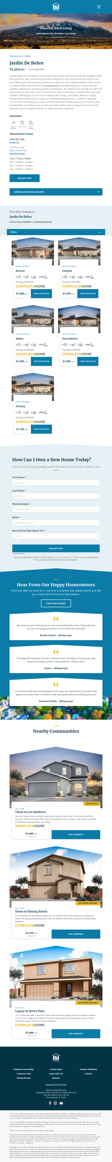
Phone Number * (21, 503)
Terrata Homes (24, 1078)
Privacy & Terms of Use (56, 1084)
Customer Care (24, 1073)
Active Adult (56, 1069)
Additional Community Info (29, 191)
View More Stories (56, 603)
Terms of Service (73, 557)
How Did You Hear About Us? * (28, 530)
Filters (13, 231)
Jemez (19, 338)
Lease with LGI (56, 1073)
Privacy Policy (58, 557)
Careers (88, 1073)
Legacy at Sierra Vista (30, 1011)
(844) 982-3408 (17, 139)
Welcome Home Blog (23, 1069)
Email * (16, 517)
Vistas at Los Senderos (30, 812)
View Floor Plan (41, 293)
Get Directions (17, 153)
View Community (75, 834)
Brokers (56, 1078)
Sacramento (70, 338)
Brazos (20, 270)
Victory (20, 406)
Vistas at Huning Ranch (31, 911)
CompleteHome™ (51, 85)
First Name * (19, 477)
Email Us (14, 142)
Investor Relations (88, 1069)
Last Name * (19, 490)
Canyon (67, 270)
